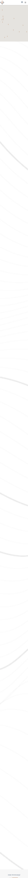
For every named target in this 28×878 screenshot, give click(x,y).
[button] (19, 32)
